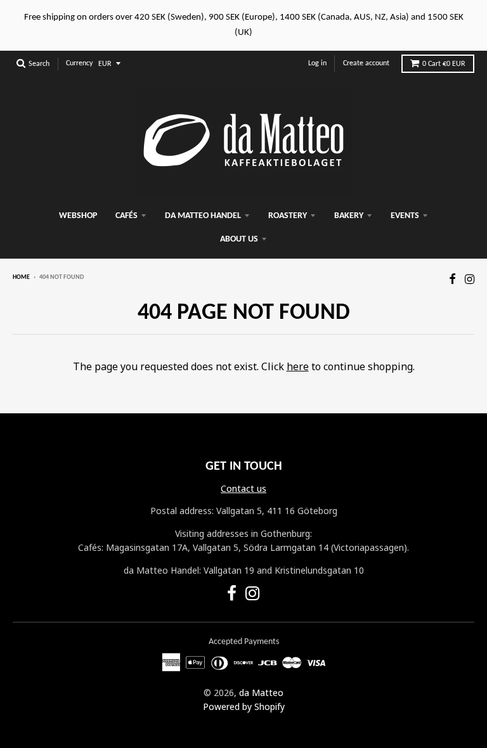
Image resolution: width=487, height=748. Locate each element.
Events (405, 216)
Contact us (243, 488)
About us (239, 239)
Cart (443, 64)
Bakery (348, 216)
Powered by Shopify (244, 706)
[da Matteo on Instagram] (469, 278)
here (298, 366)
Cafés (126, 216)
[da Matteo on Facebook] (452, 278)
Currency (79, 63)
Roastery (287, 216)
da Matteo (261, 693)
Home (21, 277)
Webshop (78, 216)
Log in (317, 63)
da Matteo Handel (203, 216)
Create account (366, 63)
